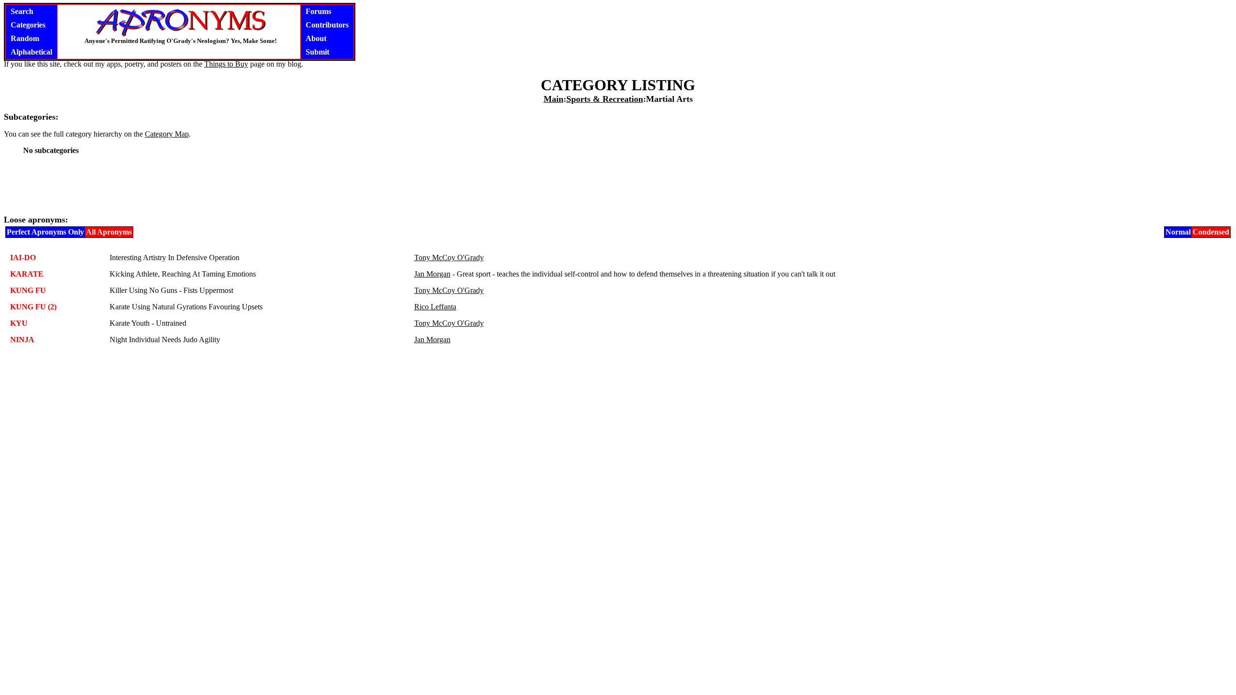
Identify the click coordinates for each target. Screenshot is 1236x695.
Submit (317, 52)
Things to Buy (226, 64)
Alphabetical (31, 52)
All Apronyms (109, 232)
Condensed (1211, 232)
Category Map (167, 134)
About (316, 38)
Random (25, 38)
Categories (28, 25)
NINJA (22, 339)
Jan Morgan (432, 274)
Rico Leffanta (435, 307)
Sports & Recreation (604, 99)
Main (553, 99)
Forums (318, 11)
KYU (19, 323)
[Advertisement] (618, 184)
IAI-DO (23, 257)
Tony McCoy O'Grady (449, 257)
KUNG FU (28, 290)
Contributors (327, 25)
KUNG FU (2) (33, 307)
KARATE (26, 274)
